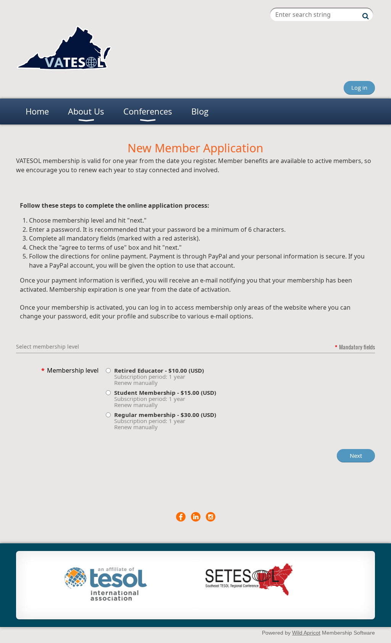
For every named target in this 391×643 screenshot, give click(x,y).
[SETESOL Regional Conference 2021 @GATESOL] (247, 595)
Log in (359, 87)
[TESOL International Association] (106, 598)
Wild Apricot (306, 633)
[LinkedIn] (195, 517)
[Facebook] (181, 517)
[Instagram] (210, 517)
